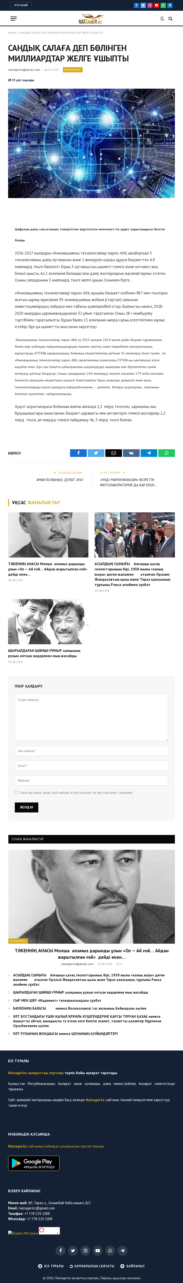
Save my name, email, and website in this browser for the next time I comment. (76, 792)
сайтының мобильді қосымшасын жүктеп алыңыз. (56, 1146)
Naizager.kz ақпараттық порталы (36, 1073)
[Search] (170, 18)
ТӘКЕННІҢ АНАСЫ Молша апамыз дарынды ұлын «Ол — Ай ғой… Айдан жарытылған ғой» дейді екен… (48, 569)
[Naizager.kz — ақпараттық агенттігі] (92, 18)
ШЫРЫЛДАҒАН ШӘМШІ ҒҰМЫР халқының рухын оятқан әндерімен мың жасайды (44, 653)
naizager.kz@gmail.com (24, 69)
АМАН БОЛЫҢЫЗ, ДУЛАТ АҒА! (59, 479)
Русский (21, 5)
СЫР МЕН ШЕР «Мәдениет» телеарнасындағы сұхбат (57, 1000)
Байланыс (136, 1266)
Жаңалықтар (73, 69)
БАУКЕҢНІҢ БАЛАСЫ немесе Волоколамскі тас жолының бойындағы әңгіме (79, 1008)
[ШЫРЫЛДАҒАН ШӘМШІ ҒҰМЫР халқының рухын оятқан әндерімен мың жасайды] (48, 621)
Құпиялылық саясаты (94, 1266)
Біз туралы (54, 1266)
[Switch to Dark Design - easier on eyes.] (162, 18)
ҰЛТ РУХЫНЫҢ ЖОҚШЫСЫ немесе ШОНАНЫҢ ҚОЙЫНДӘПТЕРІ (65, 1033)
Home (12, 32)
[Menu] (13, 18)
